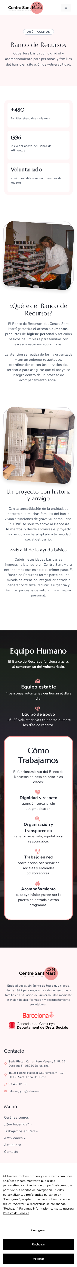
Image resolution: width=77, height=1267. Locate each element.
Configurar (38, 1230)
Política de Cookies (16, 1213)
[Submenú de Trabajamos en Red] (37, 1131)
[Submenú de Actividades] (25, 1138)
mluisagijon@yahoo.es (24, 1091)
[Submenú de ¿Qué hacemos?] (31, 1124)
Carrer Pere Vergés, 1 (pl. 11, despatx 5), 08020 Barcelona (37, 1063)
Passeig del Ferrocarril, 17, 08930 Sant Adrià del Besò (37, 1075)
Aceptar (38, 1259)
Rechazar (38, 1244)
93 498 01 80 (18, 1084)
